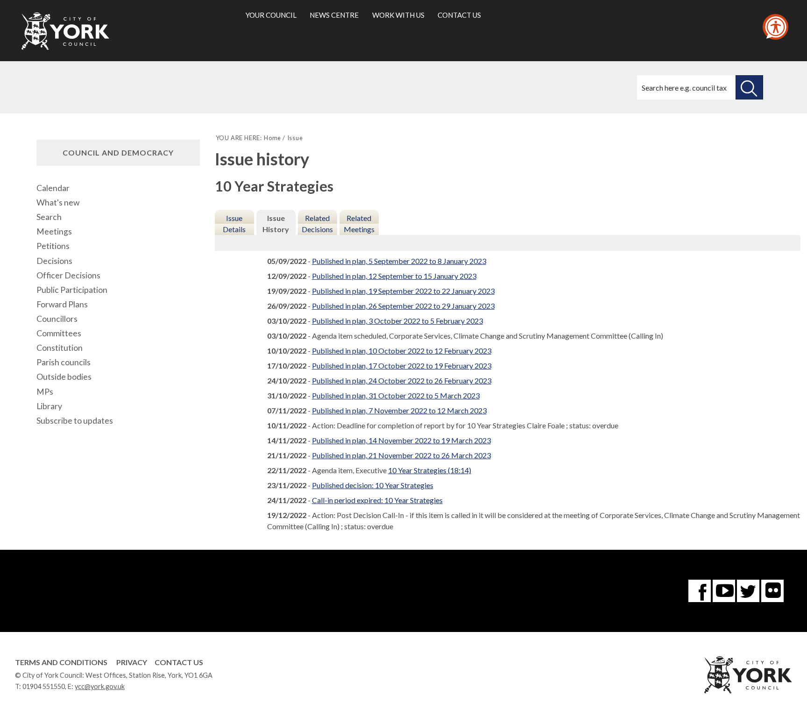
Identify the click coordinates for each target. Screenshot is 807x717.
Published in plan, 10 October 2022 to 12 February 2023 (401, 350)
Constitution (59, 348)
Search (49, 217)
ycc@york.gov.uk (100, 686)
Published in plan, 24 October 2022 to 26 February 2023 (401, 380)
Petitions (53, 246)
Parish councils (63, 362)
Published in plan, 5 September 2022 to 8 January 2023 (399, 260)
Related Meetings (359, 223)
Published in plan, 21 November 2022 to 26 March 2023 (401, 455)
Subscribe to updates (74, 421)
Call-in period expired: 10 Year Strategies (377, 500)
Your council (271, 15)
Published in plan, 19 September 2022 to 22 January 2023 (403, 290)
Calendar (53, 188)
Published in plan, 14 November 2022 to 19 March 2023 (401, 440)
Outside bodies (64, 377)
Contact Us (179, 662)
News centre (334, 15)
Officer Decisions (68, 275)
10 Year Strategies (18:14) (429, 470)
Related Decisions (317, 223)
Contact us (459, 15)
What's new (57, 202)
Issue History (275, 223)
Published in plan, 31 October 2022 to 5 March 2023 (396, 395)
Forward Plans (62, 304)
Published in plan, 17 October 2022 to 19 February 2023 (401, 365)
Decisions (54, 261)
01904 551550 (43, 686)
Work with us (398, 15)
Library (49, 406)
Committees (58, 333)
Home (272, 138)
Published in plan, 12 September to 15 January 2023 (394, 275)
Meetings (54, 231)
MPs (44, 392)
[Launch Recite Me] (775, 27)
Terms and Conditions (61, 662)
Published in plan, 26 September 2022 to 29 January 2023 (403, 305)
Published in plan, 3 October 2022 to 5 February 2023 (397, 320)
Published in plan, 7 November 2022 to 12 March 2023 (399, 410)
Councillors (57, 319)
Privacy (131, 662)
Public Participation (71, 290)
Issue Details (234, 223)
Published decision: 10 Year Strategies (372, 485)
